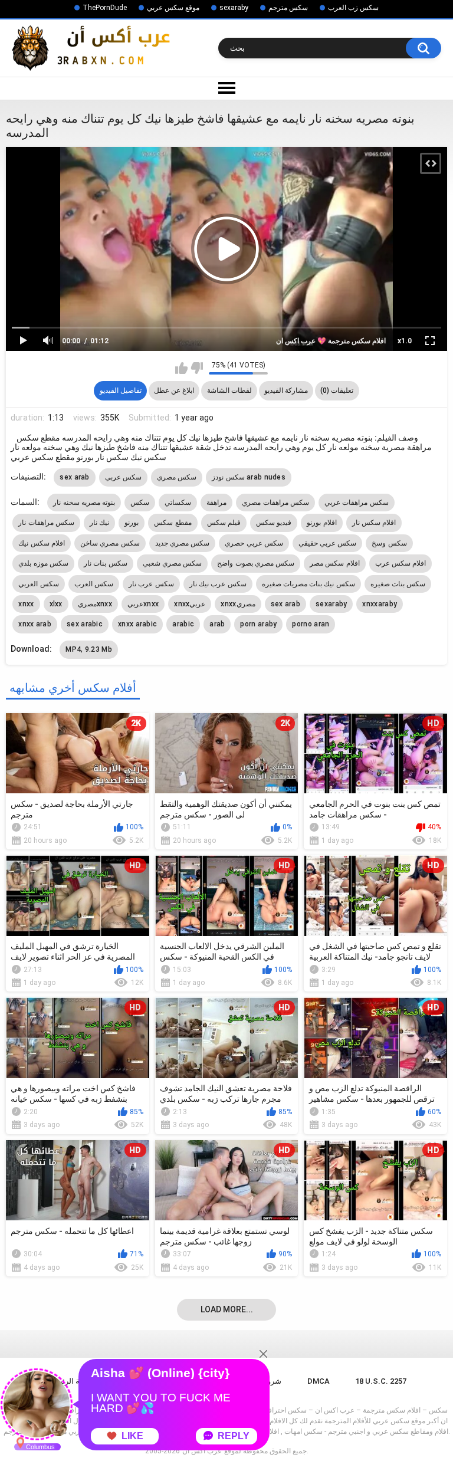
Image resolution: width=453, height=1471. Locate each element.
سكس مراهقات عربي (356, 502)
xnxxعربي (189, 604)
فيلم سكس (224, 522)
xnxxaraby (379, 604)
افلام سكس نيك (41, 543)
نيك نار (99, 522)
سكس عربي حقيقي (327, 543)
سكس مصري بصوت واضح (255, 563)
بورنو (131, 522)
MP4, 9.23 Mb (88, 649)
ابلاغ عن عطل (174, 390)
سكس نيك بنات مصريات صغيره (308, 584)
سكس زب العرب (353, 8)
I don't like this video (197, 368)
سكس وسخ (389, 543)
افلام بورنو (321, 522)
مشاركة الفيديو (286, 390)
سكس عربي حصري (254, 543)
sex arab (74, 477)
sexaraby (233, 8)
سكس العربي (38, 584)
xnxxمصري (238, 604)
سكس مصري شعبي (172, 563)
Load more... (227, 1309)
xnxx (26, 604)
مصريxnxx (95, 604)
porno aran (310, 624)
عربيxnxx (143, 604)
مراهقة (216, 502)
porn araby (258, 624)
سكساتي (178, 502)
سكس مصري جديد (182, 543)
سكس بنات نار (105, 563)
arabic (183, 624)
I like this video (181, 368)
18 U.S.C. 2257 (380, 1381)
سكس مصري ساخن (110, 543)
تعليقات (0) (336, 390)
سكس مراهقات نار (46, 522)
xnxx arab (34, 624)
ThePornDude (105, 8)
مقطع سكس (172, 522)
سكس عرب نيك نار (218, 584)
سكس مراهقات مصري (275, 502)
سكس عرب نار (151, 584)
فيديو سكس (273, 522)
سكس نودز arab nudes (248, 477)
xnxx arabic (137, 624)
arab (217, 624)
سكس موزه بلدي (43, 563)
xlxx (56, 604)
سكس (139, 502)
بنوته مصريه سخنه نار (84, 502)
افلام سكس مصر (335, 563)
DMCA (318, 1381)
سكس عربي (123, 477)
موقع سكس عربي (173, 8)
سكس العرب (93, 584)
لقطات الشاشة (229, 390)
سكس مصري (176, 477)
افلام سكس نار (374, 522)
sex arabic (85, 624)
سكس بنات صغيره (398, 584)
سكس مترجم (288, 8)
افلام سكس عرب (400, 563)
